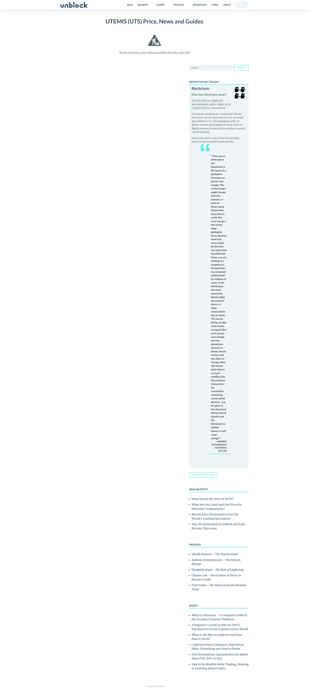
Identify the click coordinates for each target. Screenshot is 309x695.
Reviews (143, 4)
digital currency (201, 128)
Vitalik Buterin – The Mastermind (215, 554)
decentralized (199, 104)
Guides (161, 4)
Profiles (178, 4)
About (227, 4)
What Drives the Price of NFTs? (213, 499)
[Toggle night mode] (242, 5)
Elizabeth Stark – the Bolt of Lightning (218, 570)
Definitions (200, 4)
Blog (130, 4)
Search (241, 67)
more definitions (203, 475)
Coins (214, 4)
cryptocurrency (201, 107)
